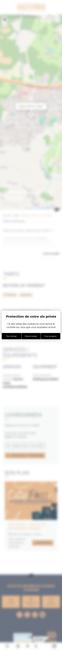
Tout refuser (11, 336)
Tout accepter (50, 336)
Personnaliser (31, 336)
